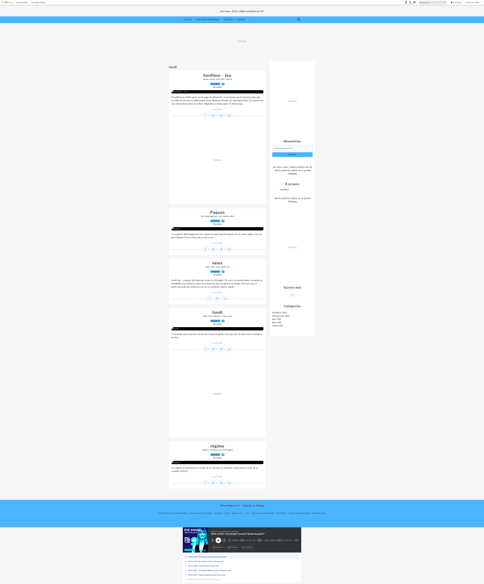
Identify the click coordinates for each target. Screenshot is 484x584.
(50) (276, 319)
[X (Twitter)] (410, 2)
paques (226, 216)
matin (218, 267)
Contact (241, 20)
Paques (217, 213)
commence (213, 450)
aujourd (205, 450)
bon (202, 216)
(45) (277, 326)
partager (234, 547)
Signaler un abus (237, 513)
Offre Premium (281, 513)
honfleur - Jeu (217, 76)
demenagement (211, 216)
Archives (228, 20)
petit (222, 79)
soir (228, 267)
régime (217, 446)
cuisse (207, 267)
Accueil (188, 20)
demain (206, 79)
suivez (224, 316)
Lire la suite (217, 109)
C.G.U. (248, 513)
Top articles (218, 513)
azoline (293, 170)
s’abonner (219, 547)
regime (230, 450)
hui (220, 450)
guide (205, 316)
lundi (218, 79)
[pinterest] (414, 2)
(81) (280, 316)
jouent (212, 79)
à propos (248, 547)
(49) (276, 322)
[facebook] (406, 2)
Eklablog (260, 506)
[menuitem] (188, 19)
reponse (229, 79)
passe (232, 216)
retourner (216, 316)
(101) (279, 313)
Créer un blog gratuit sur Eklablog (201, 513)
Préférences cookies (319, 513)
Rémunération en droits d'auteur (263, 513)
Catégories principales (207, 20)
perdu (223, 267)
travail (229, 316)
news (217, 263)
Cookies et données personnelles (299, 513)
